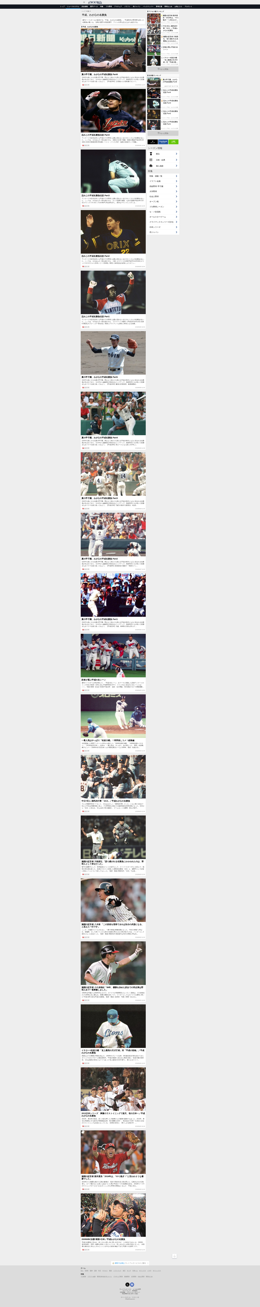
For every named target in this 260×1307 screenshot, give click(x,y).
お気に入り (178, 6)
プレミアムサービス (125, 1289)
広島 (95, 1270)
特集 (101, 6)
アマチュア (118, 6)
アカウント (188, 6)
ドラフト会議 (91, 1276)
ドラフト (127, 6)
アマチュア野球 (118, 1276)
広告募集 (122, 1292)
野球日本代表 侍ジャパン (104, 1276)
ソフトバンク (117, 1270)
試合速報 (85, 6)
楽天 (124, 1270)
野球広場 (159, 6)
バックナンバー (148, 6)
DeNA (86, 1270)
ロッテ (129, 1270)
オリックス (142, 1270)
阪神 (91, 1270)
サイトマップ (127, 1290)
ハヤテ (149, 1270)
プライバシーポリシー (133, 1292)
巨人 (82, 1270)
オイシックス (157, 1270)
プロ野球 (109, 6)
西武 (110, 1270)
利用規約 (134, 1290)
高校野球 (126, 1276)
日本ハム (135, 1270)
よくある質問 (137, 1289)
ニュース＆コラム (73, 6)
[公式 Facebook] (132, 1285)
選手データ (94, 6)
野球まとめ (168, 6)
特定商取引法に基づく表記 (130, 1293)
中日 (99, 1270)
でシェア (153, 141)
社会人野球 (141, 1276)
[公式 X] (127, 1285)
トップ (62, 6)
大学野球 (133, 1276)
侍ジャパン (136, 6)
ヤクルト (105, 1270)
